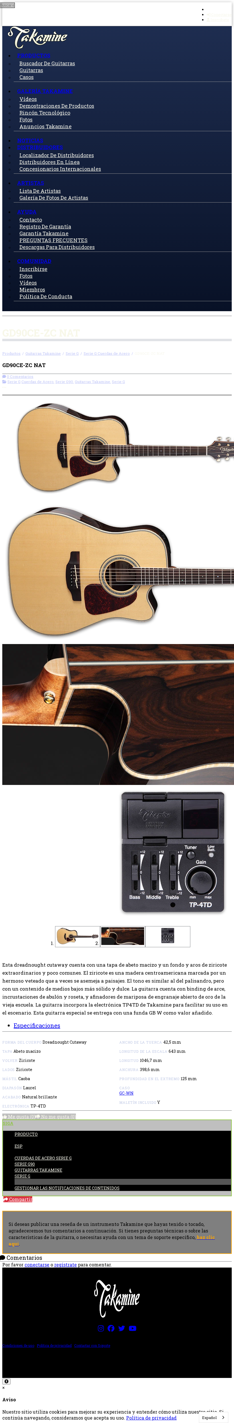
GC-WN (126, 1093)
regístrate (65, 1265)
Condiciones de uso (18, 1345)
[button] (77, 936)
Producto (26, 1134)
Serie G (72, 353)
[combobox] (213, 1417)
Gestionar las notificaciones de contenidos (67, 1188)
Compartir (20, 1199)
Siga (8, 1123)
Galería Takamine (45, 91)
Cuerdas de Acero (37, 381)
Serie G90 (64, 381)
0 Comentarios (20, 376)
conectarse (37, 1265)
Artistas (30, 182)
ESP (19, 1146)
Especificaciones (37, 1025)
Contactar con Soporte (92, 1345)
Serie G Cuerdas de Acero (107, 353)
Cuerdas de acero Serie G (43, 1158)
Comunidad (34, 261)
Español (209, 1417)
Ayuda (27, 211)
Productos (33, 55)
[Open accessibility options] (6, 1381)
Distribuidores (40, 147)
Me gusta (21, 1117)
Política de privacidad (54, 1345)
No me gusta (58, 1117)
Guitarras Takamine (43, 353)
